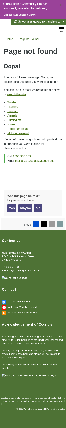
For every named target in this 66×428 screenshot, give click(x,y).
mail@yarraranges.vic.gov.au (34, 160)
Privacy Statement (26, 398)
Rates (11, 124)
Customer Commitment (17, 401)
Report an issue (17, 128)
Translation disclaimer (55, 401)
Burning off (14, 120)
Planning (12, 106)
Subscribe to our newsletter (22, 312)
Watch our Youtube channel (22, 307)
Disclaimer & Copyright (9, 398)
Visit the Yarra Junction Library (20, 14)
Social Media (55, 398)
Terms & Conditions (42, 398)
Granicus (61, 409)
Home (9, 39)
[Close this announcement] (61, 4)
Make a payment (18, 133)
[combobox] (38, 22)
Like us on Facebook (19, 301)
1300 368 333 (22, 156)
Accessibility (39, 401)
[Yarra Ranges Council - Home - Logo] (6, 29)
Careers (12, 111)
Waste (11, 102)
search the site (16, 94)
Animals (12, 115)
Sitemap (30, 401)
